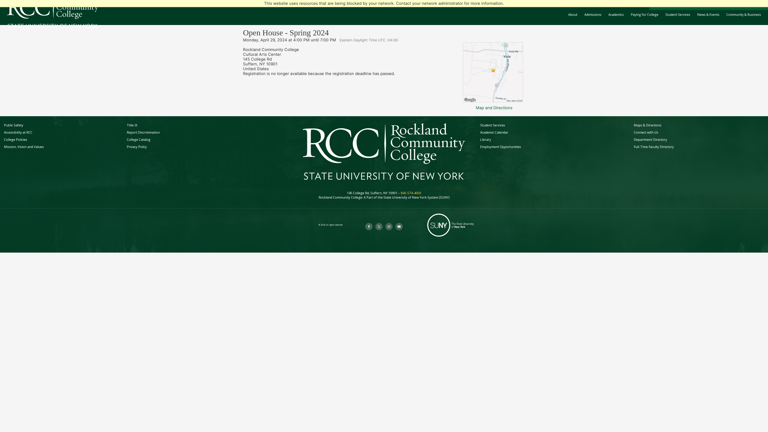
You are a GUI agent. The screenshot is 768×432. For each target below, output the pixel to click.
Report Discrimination (143, 132)
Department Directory (650, 139)
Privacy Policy (137, 147)
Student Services (677, 14)
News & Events (708, 14)
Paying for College (644, 14)
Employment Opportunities (500, 147)
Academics (616, 14)
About (572, 14)
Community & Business (743, 14)
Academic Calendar (494, 132)
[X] (379, 226)
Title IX (132, 125)
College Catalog (138, 139)
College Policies (15, 139)
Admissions (592, 14)
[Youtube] (399, 226)
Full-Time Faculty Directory (654, 147)
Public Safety (13, 125)
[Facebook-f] (368, 226)
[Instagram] (389, 226)
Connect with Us (646, 132)
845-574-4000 (411, 193)
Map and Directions (494, 107)
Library (485, 139)
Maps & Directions (647, 125)
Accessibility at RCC (18, 132)
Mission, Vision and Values (24, 147)
